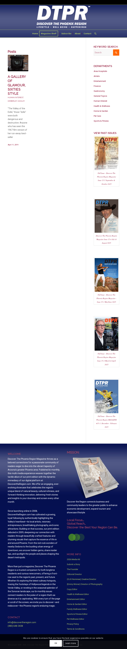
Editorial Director (74, 574)
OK (56, 643)
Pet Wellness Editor (75, 619)
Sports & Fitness (101, 121)
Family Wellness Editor (77, 609)
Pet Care (97, 116)
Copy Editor (72, 589)
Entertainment (100, 81)
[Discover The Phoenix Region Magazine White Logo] (63, 17)
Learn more (70, 643)
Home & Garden (101, 111)
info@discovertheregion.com (22, 622)
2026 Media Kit (73, 559)
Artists (97, 76)
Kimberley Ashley (16, 101)
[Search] (94, 33)
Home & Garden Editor (77, 604)
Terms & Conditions (75, 629)
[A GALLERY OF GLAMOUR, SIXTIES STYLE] (18, 63)
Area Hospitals (100, 71)
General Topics (100, 96)
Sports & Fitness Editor (77, 614)
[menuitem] (35, 33)
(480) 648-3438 (15, 626)
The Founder (72, 569)
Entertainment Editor (76, 599)
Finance (97, 86)
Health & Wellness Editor (78, 594)
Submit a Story (73, 564)
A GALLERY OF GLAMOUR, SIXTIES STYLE (17, 85)
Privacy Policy (73, 624)
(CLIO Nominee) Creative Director (81, 579)
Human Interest (15, 97)
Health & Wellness (102, 106)
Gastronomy (99, 91)
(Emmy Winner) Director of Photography (84, 584)
